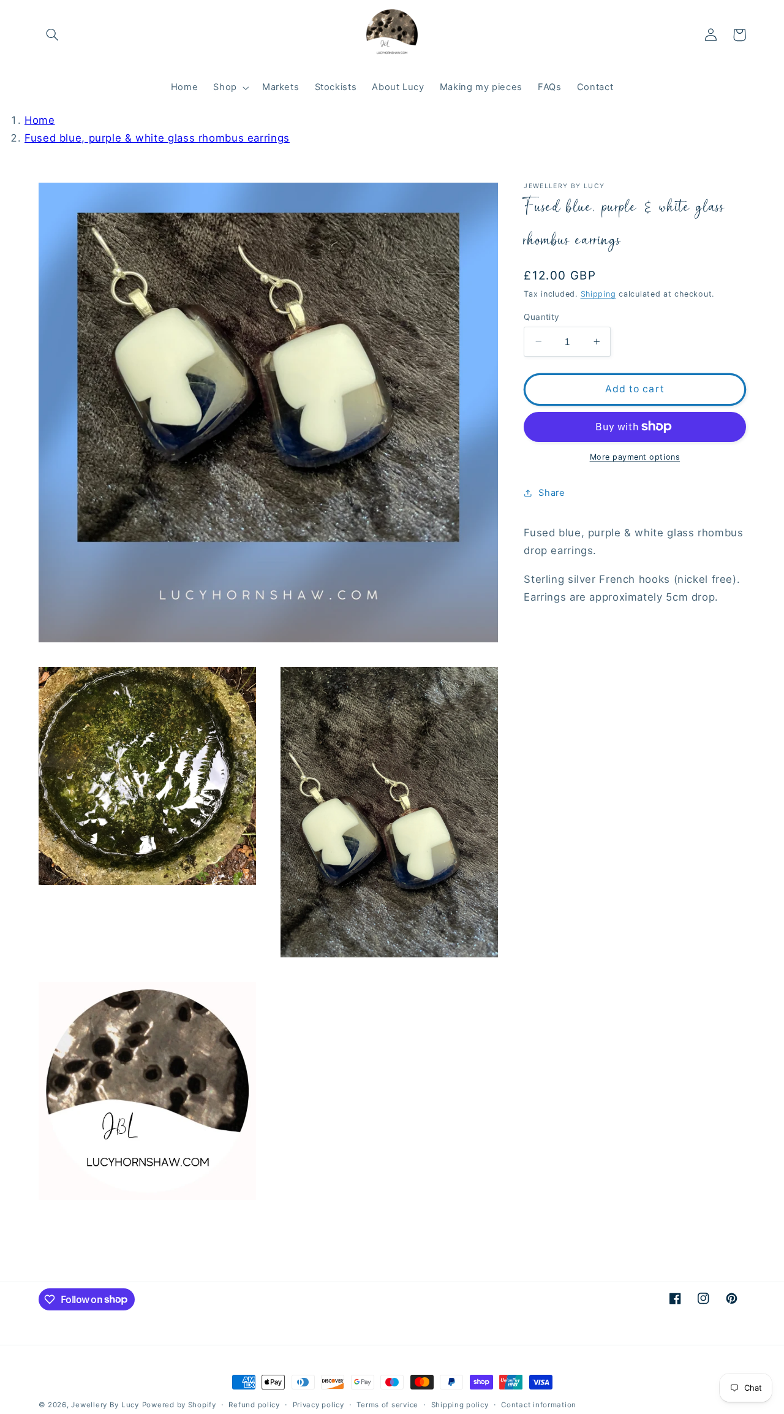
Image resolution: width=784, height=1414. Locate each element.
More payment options (635, 457)
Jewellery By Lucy (105, 1405)
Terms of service (387, 1405)
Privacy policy (318, 1405)
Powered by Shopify (179, 1405)
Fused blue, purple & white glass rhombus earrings (157, 138)
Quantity (541, 316)
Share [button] (551, 492)
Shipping (598, 293)
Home (39, 120)
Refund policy (254, 1405)
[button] (53, 35)
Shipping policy (460, 1405)
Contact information (538, 1405)
